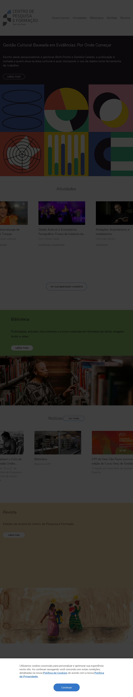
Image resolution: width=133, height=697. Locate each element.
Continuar (66, 687)
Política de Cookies (55, 673)
